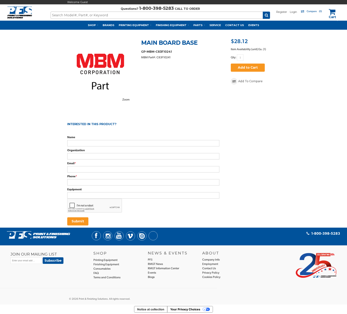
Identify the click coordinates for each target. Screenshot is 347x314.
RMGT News (155, 264)
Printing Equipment (105, 260)
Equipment (74, 189)
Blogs (151, 277)
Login (293, 12)
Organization (76, 150)
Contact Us (209, 268)
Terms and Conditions (107, 277)
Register (281, 12)
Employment (210, 264)
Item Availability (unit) (244, 49)
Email (70, 163)
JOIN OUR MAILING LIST (33, 254)
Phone (71, 176)
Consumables (102, 268)
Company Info (211, 259)
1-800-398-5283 (156, 8)
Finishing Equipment (106, 264)
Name (71, 137)
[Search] (266, 15)
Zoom (126, 99)
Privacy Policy (210, 272)
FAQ (96, 273)
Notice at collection (150, 309)
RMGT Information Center (163, 268)
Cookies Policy (211, 277)
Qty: (233, 57)
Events (152, 272)
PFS (150, 259)
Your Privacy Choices (185, 309)
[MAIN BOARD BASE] (100, 41)
